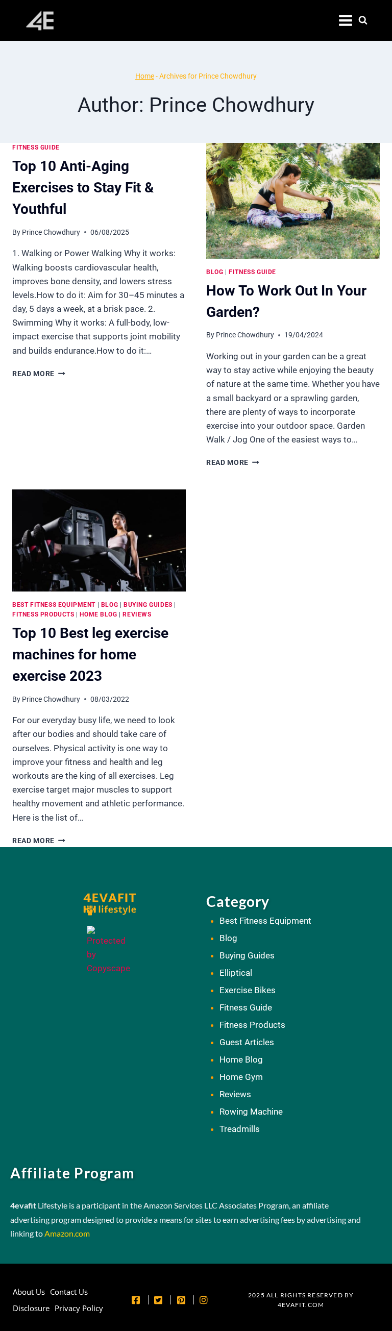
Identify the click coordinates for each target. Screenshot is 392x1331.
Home (144, 76)
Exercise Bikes (247, 990)
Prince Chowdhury (51, 232)
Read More (38, 373)
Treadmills (239, 1129)
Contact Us (69, 1292)
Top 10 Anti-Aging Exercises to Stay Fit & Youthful (83, 187)
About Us (29, 1292)
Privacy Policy (79, 1308)
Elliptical (235, 973)
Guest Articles (246, 1042)
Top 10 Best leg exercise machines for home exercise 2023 (90, 654)
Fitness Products (43, 614)
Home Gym (241, 1077)
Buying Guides (148, 604)
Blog (214, 272)
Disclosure (31, 1308)
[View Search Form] (363, 20)
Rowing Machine (251, 1111)
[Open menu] (345, 20)
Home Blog (98, 614)
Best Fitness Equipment (53, 604)
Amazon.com (67, 1233)
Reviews (136, 614)
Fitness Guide (36, 147)
